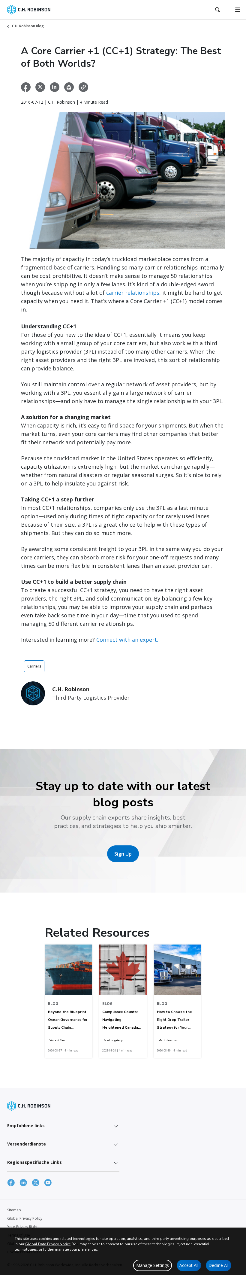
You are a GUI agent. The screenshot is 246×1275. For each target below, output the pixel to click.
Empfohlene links (26, 1125)
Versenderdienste (26, 1144)
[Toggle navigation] (237, 10)
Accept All (188, 1265)
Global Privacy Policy (24, 1218)
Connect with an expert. (127, 639)
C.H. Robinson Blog (28, 26)
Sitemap (14, 1210)
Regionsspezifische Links (34, 1162)
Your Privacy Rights (23, 1226)
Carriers (34, 666)
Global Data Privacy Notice (47, 1244)
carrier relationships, (133, 292)
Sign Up (123, 854)
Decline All (218, 1265)
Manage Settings (152, 1265)
